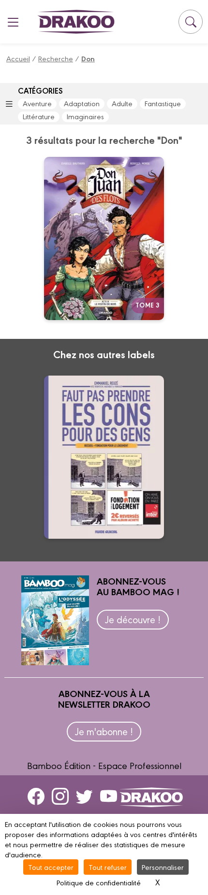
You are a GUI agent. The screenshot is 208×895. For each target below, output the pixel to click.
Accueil (18, 58)
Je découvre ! (133, 619)
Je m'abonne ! (104, 731)
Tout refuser (108, 867)
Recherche (55, 58)
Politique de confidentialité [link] (99, 882)
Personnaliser (163, 867)
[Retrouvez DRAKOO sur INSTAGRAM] (60, 796)
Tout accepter (51, 867)
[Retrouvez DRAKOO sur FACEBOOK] (36, 796)
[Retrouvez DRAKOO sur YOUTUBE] (108, 796)
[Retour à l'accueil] (75, 21)
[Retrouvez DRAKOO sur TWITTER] (84, 796)
